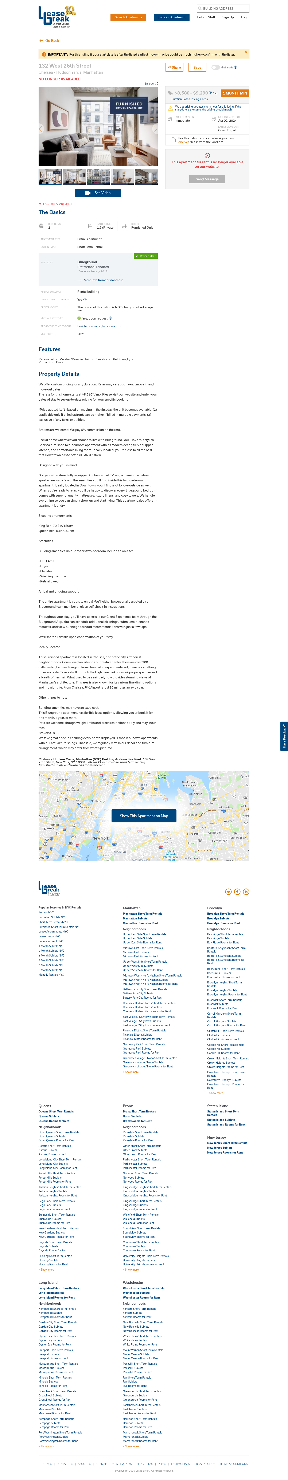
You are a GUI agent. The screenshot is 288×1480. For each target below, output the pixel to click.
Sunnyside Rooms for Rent (54, 1222)
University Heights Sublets (139, 1260)
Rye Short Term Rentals (137, 1377)
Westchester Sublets (136, 1292)
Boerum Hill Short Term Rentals (226, 968)
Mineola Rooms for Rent (53, 1385)
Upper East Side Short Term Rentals (144, 934)
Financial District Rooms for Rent (142, 1038)
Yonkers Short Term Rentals (139, 1308)
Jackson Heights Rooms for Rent (58, 1195)
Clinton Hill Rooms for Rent (223, 1039)
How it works (122, 1463)
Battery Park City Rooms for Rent (142, 997)
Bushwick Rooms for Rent (222, 1008)
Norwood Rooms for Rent (138, 1181)
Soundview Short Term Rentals (141, 1228)
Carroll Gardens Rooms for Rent (226, 1025)
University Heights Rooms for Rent (143, 1264)
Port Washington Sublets (53, 1436)
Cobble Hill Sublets (218, 1048)
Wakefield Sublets (134, 1218)
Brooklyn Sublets (218, 918)
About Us (84, 1463)
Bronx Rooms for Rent (137, 1121)
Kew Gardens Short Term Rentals (59, 1228)
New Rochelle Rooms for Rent (140, 1330)
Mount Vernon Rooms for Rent (141, 1358)
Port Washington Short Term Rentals (60, 1432)
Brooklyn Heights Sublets (222, 990)
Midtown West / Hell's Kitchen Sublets (145, 979)
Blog (140, 1463)
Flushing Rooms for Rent (53, 1264)
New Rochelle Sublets (136, 1326)
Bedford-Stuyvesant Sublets (224, 955)
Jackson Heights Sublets (53, 1191)
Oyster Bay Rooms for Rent (55, 1344)
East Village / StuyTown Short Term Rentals (149, 1016)
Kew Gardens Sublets (52, 1232)
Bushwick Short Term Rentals (224, 1000)
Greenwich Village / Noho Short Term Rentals (150, 1058)
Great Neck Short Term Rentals (57, 1391)
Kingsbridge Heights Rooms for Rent (145, 1195)
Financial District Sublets (137, 1034)
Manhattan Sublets (135, 918)
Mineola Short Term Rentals (55, 1377)
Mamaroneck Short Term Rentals (142, 1432)
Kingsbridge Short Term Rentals (142, 1201)
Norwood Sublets (133, 1177)
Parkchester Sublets (135, 1163)
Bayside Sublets (48, 1246)
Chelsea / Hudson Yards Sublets (142, 1007)
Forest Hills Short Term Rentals (57, 1173)
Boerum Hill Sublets (219, 973)
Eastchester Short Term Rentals (141, 1405)
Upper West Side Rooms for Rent (143, 970)
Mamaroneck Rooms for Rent (140, 1441)
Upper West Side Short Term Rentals (145, 961)
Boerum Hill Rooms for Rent (223, 977)
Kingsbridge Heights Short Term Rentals (147, 1187)
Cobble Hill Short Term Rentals (225, 1044)
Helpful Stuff (206, 17)
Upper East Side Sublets (137, 938)
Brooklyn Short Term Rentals (225, 913)
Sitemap (101, 1463)
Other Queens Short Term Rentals (59, 1132)
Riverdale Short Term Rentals (140, 1132)
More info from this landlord (103, 280)
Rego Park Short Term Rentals (57, 1201)
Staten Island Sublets (221, 1119)
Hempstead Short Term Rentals (57, 1308)
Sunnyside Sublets (50, 1218)
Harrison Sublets (133, 1423)
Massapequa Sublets (51, 1367)
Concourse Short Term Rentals (141, 1242)
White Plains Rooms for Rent (140, 1344)
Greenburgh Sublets (135, 1395)
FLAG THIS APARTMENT (56, 203)
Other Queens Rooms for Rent (56, 1140)
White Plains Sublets (135, 1340)
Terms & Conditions (233, 1463)
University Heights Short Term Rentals (146, 1256)
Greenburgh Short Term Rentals (142, 1391)
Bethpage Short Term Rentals (56, 1418)
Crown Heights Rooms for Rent (225, 1066)
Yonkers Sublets (132, 1312)
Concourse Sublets (134, 1246)
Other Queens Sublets (52, 1136)
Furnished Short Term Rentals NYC (59, 926)
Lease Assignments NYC (53, 931)
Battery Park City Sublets (138, 993)
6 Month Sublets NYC (51, 970)
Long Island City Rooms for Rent (58, 1168)
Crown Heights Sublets (221, 1062)
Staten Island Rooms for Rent (226, 1124)
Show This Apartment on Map (144, 815)
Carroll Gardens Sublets (221, 1021)
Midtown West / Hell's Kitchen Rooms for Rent (150, 983)
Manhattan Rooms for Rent (140, 923)
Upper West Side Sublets (138, 965)
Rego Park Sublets (50, 1205)
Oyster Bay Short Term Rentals (57, 1336)
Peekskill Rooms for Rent (137, 1372)
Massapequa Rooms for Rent (56, 1372)
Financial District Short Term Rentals (144, 1030)
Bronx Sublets (132, 1116)
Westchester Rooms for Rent (141, 1297)
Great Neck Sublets (50, 1395)
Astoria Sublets (48, 1150)
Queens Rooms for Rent (54, 1121)
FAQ (150, 1463)
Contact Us (65, 1463)
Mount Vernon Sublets (136, 1354)
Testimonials (180, 1463)
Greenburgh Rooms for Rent (140, 1399)
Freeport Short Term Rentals (56, 1350)
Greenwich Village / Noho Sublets (143, 1062)
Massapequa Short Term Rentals (58, 1363)
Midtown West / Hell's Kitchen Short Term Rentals (152, 975)
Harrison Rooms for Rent (137, 1427)
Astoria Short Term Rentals (55, 1145)
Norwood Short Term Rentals (140, 1173)
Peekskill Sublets (133, 1367)
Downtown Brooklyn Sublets (224, 1080)
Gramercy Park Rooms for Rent (141, 1052)
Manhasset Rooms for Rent (55, 1413)
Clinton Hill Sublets (218, 1035)
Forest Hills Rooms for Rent (55, 1181)
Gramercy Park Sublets (137, 1048)
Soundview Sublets (134, 1232)
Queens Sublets (49, 1116)
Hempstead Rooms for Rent (55, 1317)
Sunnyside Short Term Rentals (57, 1214)
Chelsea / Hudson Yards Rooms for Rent (147, 1011)
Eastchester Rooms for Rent (139, 1413)
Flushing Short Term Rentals (55, 1256)
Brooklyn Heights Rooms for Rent (227, 994)
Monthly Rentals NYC (51, 974)
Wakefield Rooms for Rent (138, 1222)
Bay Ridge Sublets (218, 938)
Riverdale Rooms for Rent (138, 1140)
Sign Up (228, 17)
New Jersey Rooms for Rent (225, 1152)
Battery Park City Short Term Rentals (145, 989)
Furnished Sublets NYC (52, 917)
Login (245, 17)
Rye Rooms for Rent (135, 1385)
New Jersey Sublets (220, 1147)
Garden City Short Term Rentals (58, 1322)
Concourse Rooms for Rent (139, 1250)
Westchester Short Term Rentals (143, 1288)
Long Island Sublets (51, 1292)
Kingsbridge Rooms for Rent (140, 1209)
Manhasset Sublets (50, 1409)
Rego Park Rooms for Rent (54, 1209)
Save (197, 67)
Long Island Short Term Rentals (59, 1288)
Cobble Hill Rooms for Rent (223, 1053)
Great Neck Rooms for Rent (55, 1399)
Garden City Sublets (51, 1326)
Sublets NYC (46, 912)
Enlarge (149, 83)
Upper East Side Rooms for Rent (142, 942)
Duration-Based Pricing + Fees (189, 99)
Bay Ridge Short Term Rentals (225, 934)
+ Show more (131, 1072)
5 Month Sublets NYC (51, 965)
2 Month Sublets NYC (51, 950)
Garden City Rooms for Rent (55, 1330)
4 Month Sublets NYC (51, 960)
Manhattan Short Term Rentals (142, 913)
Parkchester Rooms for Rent (139, 1168)
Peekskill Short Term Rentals (140, 1363)
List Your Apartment (172, 17)
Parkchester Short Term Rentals (142, 1159)
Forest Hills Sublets (50, 1177)
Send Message (207, 179)
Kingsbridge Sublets (135, 1205)
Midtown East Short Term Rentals (143, 948)
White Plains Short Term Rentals (142, 1336)
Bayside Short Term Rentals (55, 1242)
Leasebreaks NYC (49, 936)
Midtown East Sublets (136, 952)
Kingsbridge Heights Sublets (140, 1191)
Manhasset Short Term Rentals (57, 1405)
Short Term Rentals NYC (53, 922)
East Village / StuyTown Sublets (142, 1021)
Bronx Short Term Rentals (139, 1111)
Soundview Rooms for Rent (139, 1236)
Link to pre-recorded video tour (99, 326)
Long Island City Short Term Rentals (60, 1159)
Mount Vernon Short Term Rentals (143, 1350)
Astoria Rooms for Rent (52, 1154)
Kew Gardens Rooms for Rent (56, 1236)
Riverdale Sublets (133, 1136)
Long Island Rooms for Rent (57, 1297)
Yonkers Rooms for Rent (137, 1317)
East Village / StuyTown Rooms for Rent (146, 1025)
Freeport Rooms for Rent (53, 1358)
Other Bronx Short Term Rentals (142, 1145)
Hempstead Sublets (50, 1312)
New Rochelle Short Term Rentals (143, 1322)
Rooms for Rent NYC (51, 941)
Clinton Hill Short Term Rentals (225, 1030)
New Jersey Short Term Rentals (227, 1142)
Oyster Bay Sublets (50, 1340)
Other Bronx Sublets (135, 1150)
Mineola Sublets (48, 1381)
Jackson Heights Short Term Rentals (60, 1187)
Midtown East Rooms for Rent (140, 956)
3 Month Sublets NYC (51, 955)
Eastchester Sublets (135, 1409)
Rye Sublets (130, 1381)
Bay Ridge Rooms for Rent (223, 942)
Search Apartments (128, 17)
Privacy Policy (204, 1463)
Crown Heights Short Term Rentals (228, 1058)
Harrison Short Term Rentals (140, 1418)
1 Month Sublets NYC (51, 946)
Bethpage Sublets (49, 1423)
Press (162, 1463)
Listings (46, 1463)
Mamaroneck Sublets (135, 1436)
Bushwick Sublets (217, 1004)
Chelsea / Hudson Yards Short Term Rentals (149, 1003)
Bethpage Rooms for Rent (54, 1427)
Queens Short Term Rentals (56, 1111)
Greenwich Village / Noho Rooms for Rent (148, 1066)
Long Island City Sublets (53, 1163)
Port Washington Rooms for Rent (58, 1441)
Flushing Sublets (48, 1260)
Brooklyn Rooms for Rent (223, 923)
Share (176, 67)
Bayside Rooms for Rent (53, 1250)
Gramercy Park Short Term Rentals (144, 1044)
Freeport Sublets (49, 1354)
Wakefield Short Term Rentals (141, 1214)
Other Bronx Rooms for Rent (139, 1154)
